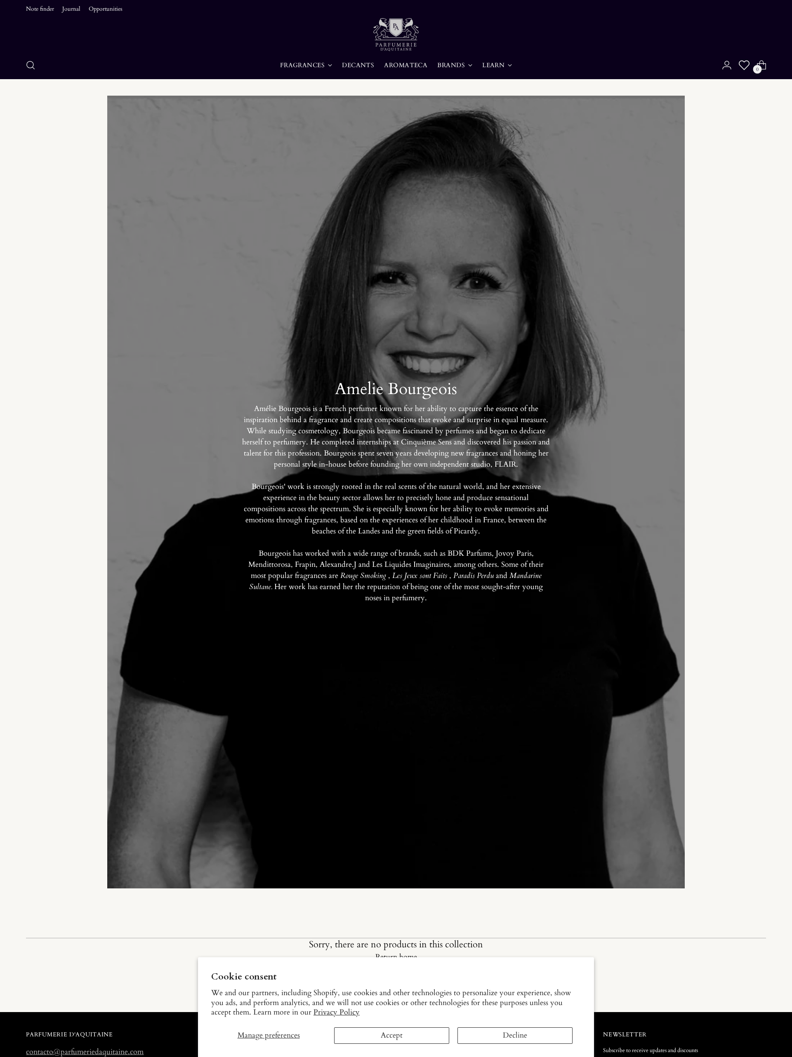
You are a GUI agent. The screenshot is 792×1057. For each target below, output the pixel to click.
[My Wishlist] (744, 65)
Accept (392, 1035)
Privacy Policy (337, 1012)
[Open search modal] (30, 65)
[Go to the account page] (727, 65)
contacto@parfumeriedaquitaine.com (85, 1052)
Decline (515, 1035)
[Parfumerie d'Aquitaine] (396, 34)
